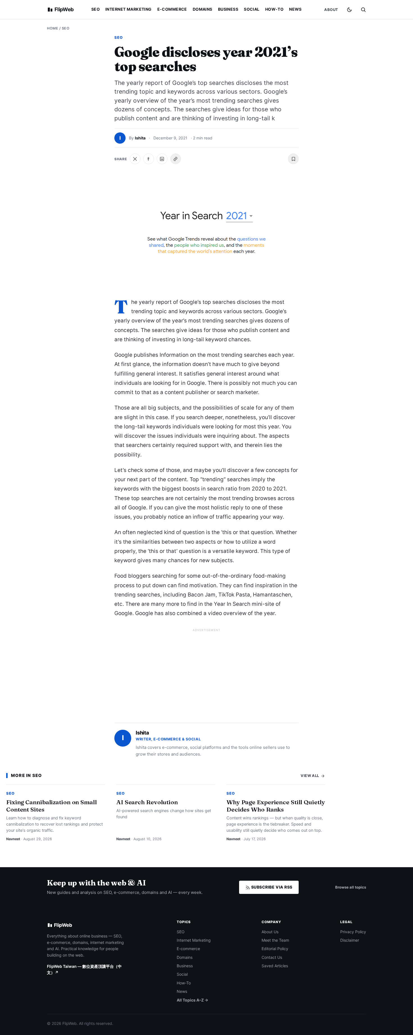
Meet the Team (275, 940)
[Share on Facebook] (148, 158)
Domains (202, 9)
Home (52, 28)
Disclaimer (349, 940)
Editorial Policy (275, 948)
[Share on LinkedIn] (162, 158)
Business (228, 9)
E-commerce (172, 9)
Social (252, 9)
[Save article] (293, 158)
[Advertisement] (206, 673)
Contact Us (272, 957)
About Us (270, 931)
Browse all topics (350, 887)
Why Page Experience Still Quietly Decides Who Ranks (275, 805)
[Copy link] (175, 158)
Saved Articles (275, 965)
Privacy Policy (353, 931)
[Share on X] (135, 158)
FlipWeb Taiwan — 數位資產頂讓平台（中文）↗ (84, 969)
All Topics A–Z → (192, 1000)
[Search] (363, 9)
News (295, 9)
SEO (95, 9)
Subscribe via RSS (271, 887)
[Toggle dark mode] (349, 9)
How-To (274, 9)
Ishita (140, 137)
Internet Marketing (128, 9)
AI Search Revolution (147, 802)
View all (310, 775)
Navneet (13, 839)
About (331, 9)
